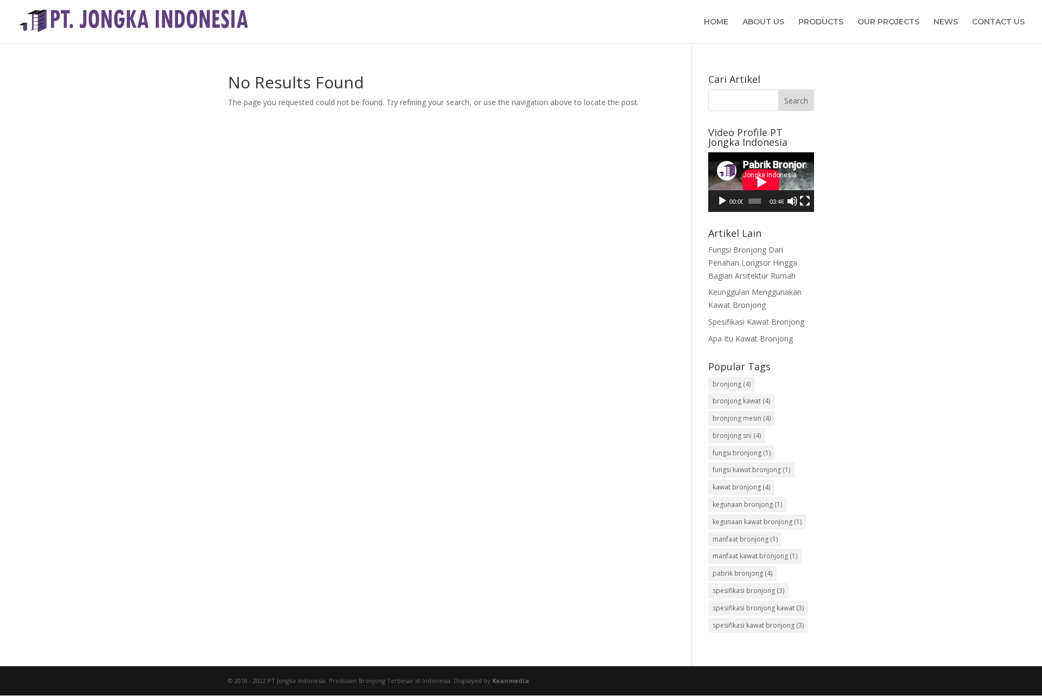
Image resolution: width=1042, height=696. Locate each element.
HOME (716, 22)
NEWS (945, 22)
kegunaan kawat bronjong (757, 521)
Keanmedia (510, 680)
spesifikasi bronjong (748, 590)
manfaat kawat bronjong (755, 555)
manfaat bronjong (745, 539)
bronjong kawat (741, 400)
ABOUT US (763, 22)
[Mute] (792, 201)
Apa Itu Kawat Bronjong (750, 338)
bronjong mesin (742, 418)
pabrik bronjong (742, 573)
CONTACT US (998, 22)
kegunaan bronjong (747, 504)
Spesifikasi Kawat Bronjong (756, 322)
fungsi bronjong (742, 452)
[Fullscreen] (804, 201)
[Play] (722, 201)
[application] (761, 182)
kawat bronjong (741, 487)
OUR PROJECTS (888, 22)
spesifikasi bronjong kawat (758, 608)
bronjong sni (737, 435)
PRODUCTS (820, 22)
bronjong (732, 384)
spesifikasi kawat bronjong (758, 625)
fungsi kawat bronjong (751, 469)
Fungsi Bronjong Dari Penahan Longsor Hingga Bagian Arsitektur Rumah (752, 262)
